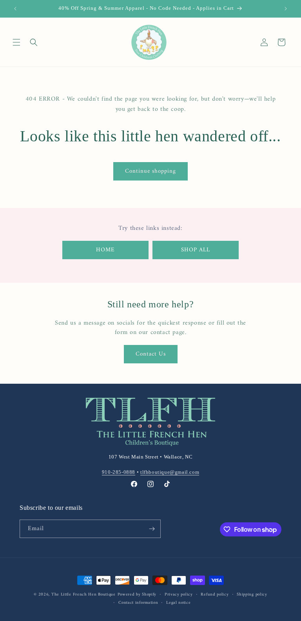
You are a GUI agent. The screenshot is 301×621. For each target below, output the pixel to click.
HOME (105, 250)
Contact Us (151, 354)
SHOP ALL (195, 250)
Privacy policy (179, 594)
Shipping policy (252, 594)
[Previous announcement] (15, 8)
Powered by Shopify (137, 594)
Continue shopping (150, 171)
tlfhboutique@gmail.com (169, 472)
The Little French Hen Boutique (83, 594)
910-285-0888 (118, 472)
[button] (16, 42)
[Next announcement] (285, 8)
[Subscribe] (151, 529)
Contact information (138, 603)
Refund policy (214, 594)
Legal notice (178, 603)
